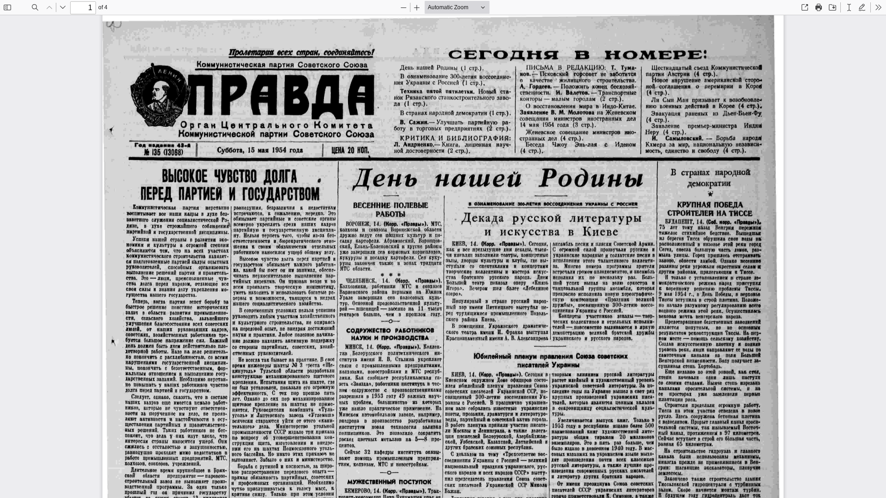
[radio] (849, 7)
